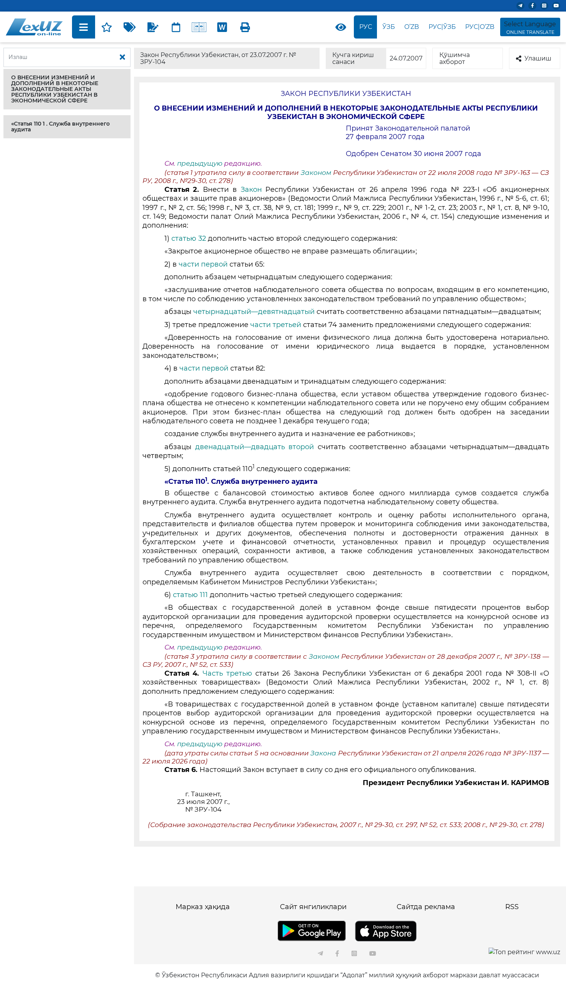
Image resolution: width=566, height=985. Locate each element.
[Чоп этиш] (245, 27)
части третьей (275, 325)
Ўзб (388, 26)
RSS (512, 907)
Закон (251, 189)
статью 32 (188, 238)
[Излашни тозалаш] (122, 57)
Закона (324, 753)
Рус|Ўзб (442, 26)
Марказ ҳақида (203, 907)
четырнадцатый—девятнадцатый (254, 311)
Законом (316, 172)
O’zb (411, 26)
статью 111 (190, 595)
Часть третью (227, 673)
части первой (203, 264)
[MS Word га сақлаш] (222, 27)
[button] (67, 89)
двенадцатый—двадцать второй (254, 447)
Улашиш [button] (537, 58)
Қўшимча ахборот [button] (454, 58)
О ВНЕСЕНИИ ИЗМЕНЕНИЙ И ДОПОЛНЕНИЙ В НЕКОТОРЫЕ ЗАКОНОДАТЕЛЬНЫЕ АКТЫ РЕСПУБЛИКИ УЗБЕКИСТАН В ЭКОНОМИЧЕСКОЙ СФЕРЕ (54, 89)
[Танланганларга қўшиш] (106, 27)
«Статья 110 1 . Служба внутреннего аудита (60, 126)
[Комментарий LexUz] (152, 27)
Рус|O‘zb (479, 26)
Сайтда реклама (426, 907)
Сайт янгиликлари (313, 907)
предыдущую (200, 163)
